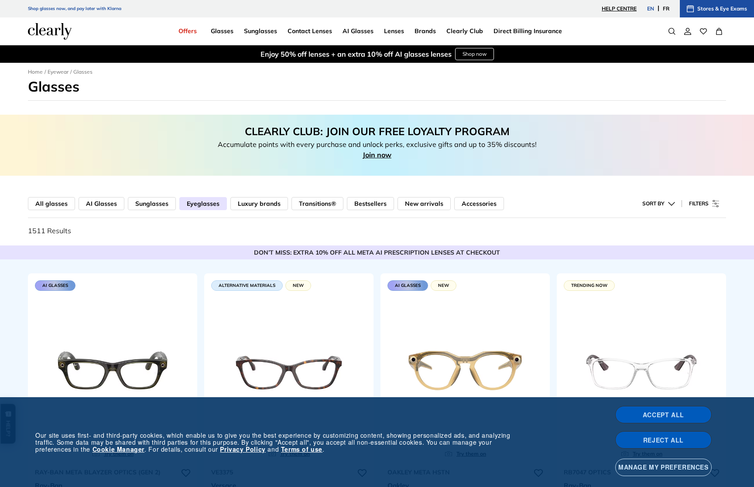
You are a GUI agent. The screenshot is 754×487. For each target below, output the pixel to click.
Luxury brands (259, 204)
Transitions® (317, 204)
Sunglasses (151, 204)
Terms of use (301, 449)
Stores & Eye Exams (722, 8)
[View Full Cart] (719, 31)
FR (666, 8)
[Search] (672, 31)
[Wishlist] (703, 31)
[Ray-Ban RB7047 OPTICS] (641, 368)
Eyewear (58, 71)
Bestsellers (370, 204)
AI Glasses (101, 204)
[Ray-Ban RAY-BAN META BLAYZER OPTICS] (112, 368)
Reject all (663, 440)
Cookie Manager (118, 449)
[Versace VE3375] (289, 368)
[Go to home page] (50, 31)
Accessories (479, 204)
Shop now (475, 54)
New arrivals (424, 204)
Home (35, 71)
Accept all (663, 414)
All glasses (51, 204)
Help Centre (619, 8)
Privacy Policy (242, 449)
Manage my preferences (663, 467)
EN (650, 8)
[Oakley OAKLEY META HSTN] (465, 368)
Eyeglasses (203, 204)
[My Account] (688, 31)
